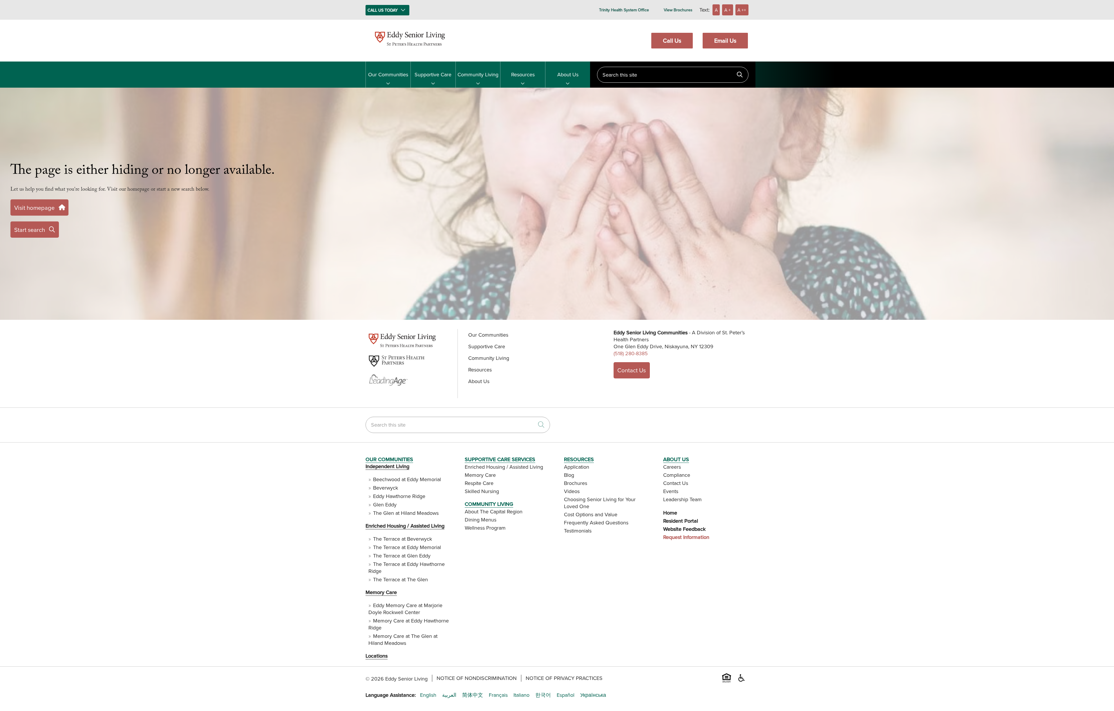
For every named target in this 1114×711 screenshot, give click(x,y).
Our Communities (388, 74)
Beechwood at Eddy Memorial (407, 479)
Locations (377, 655)
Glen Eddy (385, 504)
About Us (567, 74)
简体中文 (472, 695)
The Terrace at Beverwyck (402, 538)
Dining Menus (480, 519)
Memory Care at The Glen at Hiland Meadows (402, 639)
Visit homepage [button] (34, 207)
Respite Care (479, 483)
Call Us (672, 40)
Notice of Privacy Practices (564, 678)
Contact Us (631, 370)
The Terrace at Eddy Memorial (407, 547)
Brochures (575, 483)
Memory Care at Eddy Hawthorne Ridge (408, 624)
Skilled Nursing (482, 491)
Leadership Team (682, 499)
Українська (593, 695)
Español (565, 695)
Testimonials (578, 530)
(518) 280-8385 (631, 353)
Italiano (521, 695)
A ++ (741, 10)
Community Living (477, 74)
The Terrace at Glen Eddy (402, 555)
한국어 (543, 695)
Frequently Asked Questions (596, 522)
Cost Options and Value (590, 514)
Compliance (676, 475)
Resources (523, 74)
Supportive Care (433, 74)
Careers (672, 466)
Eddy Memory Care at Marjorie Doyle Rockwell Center (405, 609)
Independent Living (387, 466)
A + (727, 10)
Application (576, 466)
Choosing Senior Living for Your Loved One (600, 503)
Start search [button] (29, 229)
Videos (572, 491)
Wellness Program (485, 527)
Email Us (725, 40)
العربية (449, 695)
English (428, 695)
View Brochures (678, 10)
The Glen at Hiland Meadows (406, 513)
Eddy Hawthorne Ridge (399, 496)
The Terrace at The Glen (400, 579)
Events (670, 491)
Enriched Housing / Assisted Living (405, 525)
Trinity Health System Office (624, 10)
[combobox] (672, 75)
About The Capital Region (493, 511)
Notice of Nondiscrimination (477, 678)
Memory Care (381, 592)
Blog (569, 475)
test (369, 347)
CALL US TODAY (383, 10)
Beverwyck (385, 487)
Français (498, 695)
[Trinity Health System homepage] (410, 48)
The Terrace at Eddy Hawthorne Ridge (406, 567)
